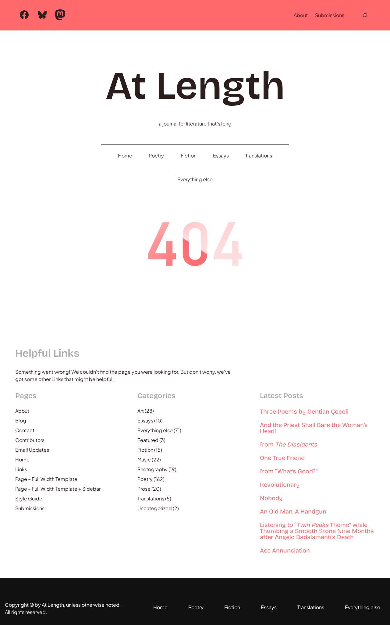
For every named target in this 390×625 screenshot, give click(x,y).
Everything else (155, 430)
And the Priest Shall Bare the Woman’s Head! (314, 428)
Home (22, 459)
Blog (20, 420)
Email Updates (32, 450)
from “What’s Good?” (288, 471)
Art (140, 411)
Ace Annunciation (285, 550)
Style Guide (28, 498)
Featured (147, 440)
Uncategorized (154, 508)
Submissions (329, 15)
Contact (24, 430)
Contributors (29, 440)
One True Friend (282, 458)
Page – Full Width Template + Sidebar (58, 489)
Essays (145, 420)
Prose (144, 489)
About (301, 15)
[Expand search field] (365, 15)
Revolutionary (280, 485)
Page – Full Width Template (46, 479)
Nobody (271, 498)
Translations (150, 498)
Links (21, 469)
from (288, 444)
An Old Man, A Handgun (293, 511)
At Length (195, 85)
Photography (152, 469)
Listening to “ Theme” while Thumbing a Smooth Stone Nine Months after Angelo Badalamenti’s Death (317, 531)
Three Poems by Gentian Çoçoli (304, 411)
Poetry (145, 479)
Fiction (145, 450)
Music (144, 459)
